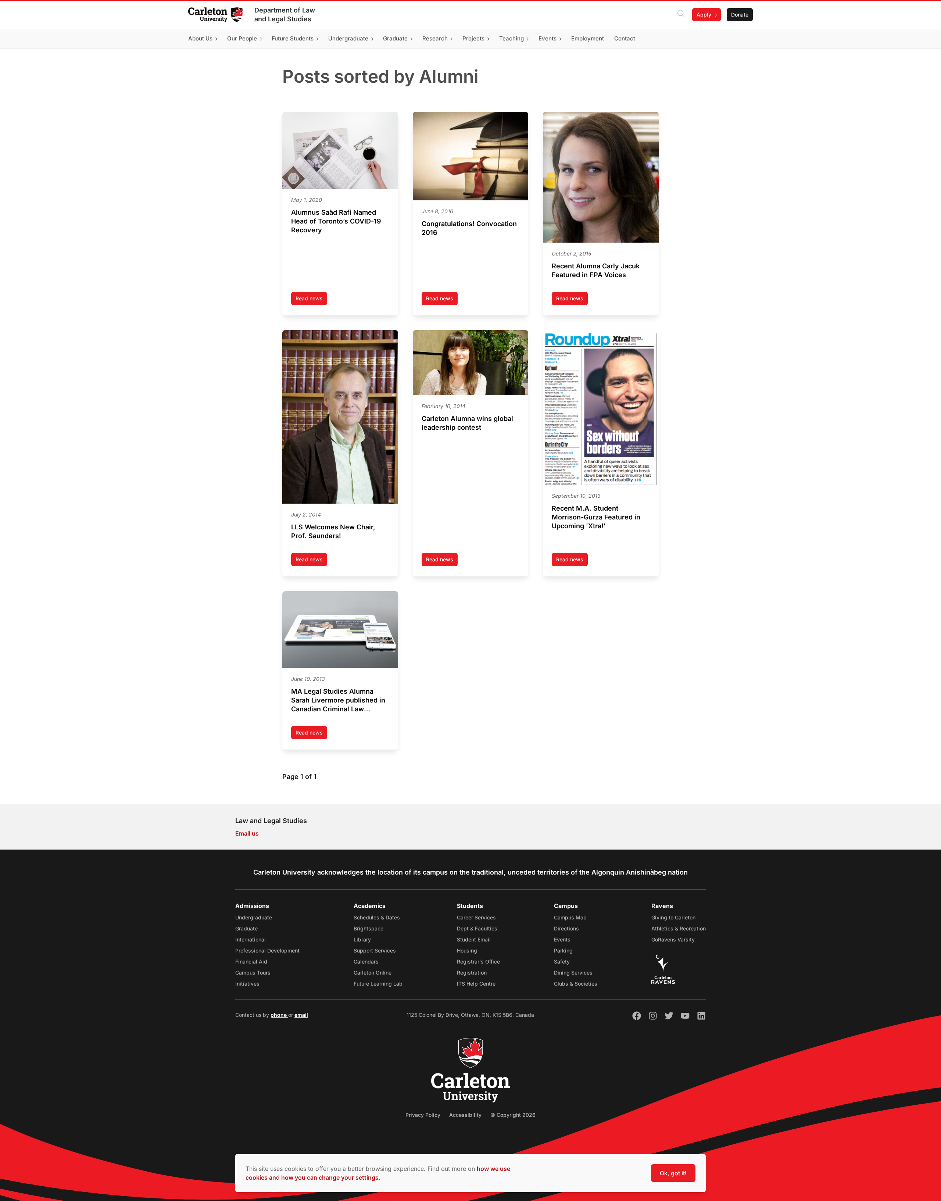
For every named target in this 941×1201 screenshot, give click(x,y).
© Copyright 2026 (513, 1115)
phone (279, 1015)
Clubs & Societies (575, 983)
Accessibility (465, 1115)
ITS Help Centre (476, 983)
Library (362, 939)
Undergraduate (253, 917)
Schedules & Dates (377, 917)
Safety (562, 961)
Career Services (476, 917)
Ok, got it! (673, 1173)
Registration (472, 972)
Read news (311, 300)
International (250, 939)
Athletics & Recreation (678, 928)
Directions (566, 928)
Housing (467, 950)
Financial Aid (251, 961)
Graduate (246, 928)
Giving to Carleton (673, 917)
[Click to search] (681, 14)
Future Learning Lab (378, 983)
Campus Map (570, 917)
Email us (247, 833)
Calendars (366, 961)
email (301, 1015)
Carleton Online (372, 972)
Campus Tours (253, 972)
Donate (739, 14)
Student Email (474, 939)
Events (562, 939)
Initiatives (247, 983)
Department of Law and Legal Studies (284, 14)
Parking (563, 950)
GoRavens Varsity (673, 939)
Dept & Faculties (477, 928)
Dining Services (573, 972)
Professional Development (267, 950)
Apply (704, 14)
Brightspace (368, 928)
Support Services (375, 950)
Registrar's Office (478, 961)
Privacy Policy (422, 1115)
